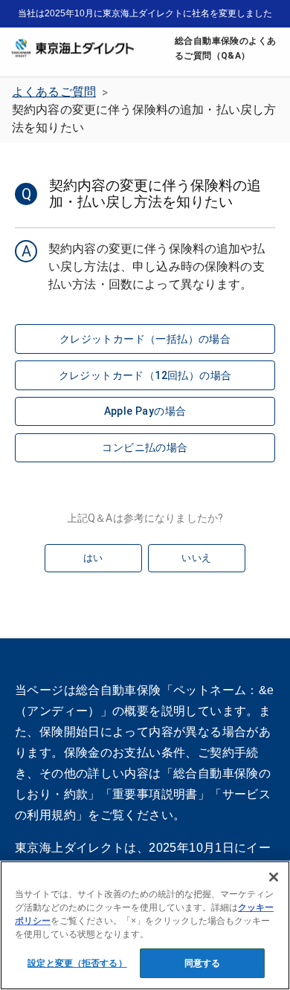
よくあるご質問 (54, 92)
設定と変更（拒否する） (77, 963)
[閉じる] (273, 877)
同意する (202, 963)
